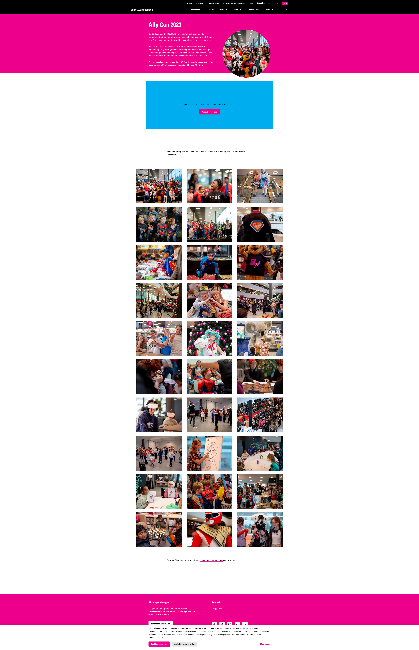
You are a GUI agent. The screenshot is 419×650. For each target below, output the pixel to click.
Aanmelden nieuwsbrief (160, 623)
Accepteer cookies (209, 112)
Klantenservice (254, 9)
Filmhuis (223, 9)
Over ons (200, 3)
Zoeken (282, 9)
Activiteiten (195, 9)
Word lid (269, 9)
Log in (285, 3)
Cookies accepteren (159, 644)
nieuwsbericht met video (211, 560)
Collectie (210, 9)
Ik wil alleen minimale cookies (184, 644)
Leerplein (237, 9)
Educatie (189, 3)
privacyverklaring (156, 638)
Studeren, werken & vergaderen (235, 3)
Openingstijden (214, 3)
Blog (251, 3)
